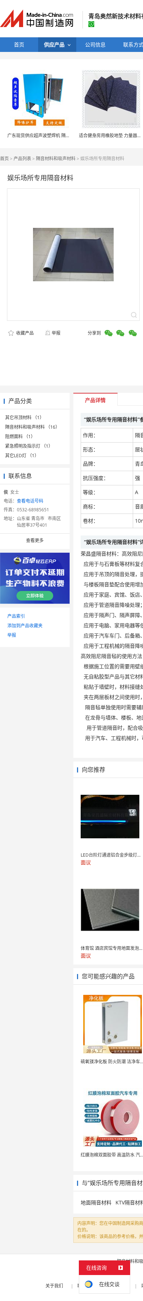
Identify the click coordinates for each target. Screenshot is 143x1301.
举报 (56, 333)
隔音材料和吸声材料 (56, 158)
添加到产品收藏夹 (25, 626)
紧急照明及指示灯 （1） (29, 446)
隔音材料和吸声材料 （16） (32, 427)
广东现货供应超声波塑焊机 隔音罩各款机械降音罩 (56, 135)
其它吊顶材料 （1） (24, 417)
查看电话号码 (30, 501)
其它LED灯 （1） (22, 455)
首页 (4, 158)
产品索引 (16, 616)
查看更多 (35, 540)
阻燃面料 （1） (20, 436)
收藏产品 (24, 333)
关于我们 (54, 1286)
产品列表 (22, 158)
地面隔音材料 (96, 1202)
